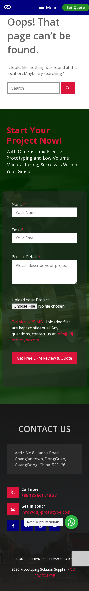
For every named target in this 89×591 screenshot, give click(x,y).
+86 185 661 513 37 (39, 495)
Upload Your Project (30, 300)
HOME (20, 558)
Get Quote (75, 7)
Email (18, 230)
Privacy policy (61, 558)
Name (18, 204)
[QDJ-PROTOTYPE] (7, 7)
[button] (52, 7)
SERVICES (37, 558)
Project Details (26, 256)
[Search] (68, 88)
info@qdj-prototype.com (46, 512)
